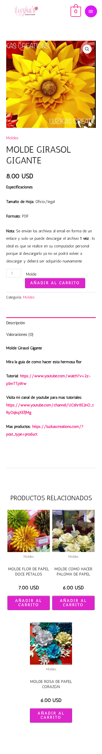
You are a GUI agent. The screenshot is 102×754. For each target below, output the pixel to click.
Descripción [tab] (15, 322)
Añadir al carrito (55, 282)
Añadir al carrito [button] (28, 602)
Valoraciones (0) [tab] (19, 334)
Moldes (12, 138)
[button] (87, 49)
